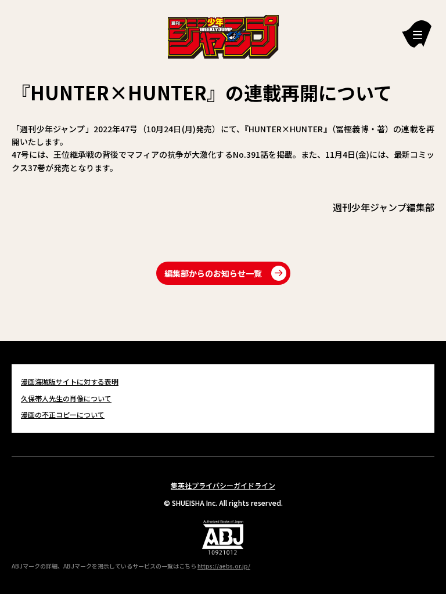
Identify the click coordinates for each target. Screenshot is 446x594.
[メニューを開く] (416, 34)
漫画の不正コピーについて (63, 414)
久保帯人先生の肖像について (66, 398)
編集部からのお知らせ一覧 (213, 273)
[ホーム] (223, 35)
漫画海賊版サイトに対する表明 (69, 381)
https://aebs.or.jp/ (223, 566)
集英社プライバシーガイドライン (223, 485)
